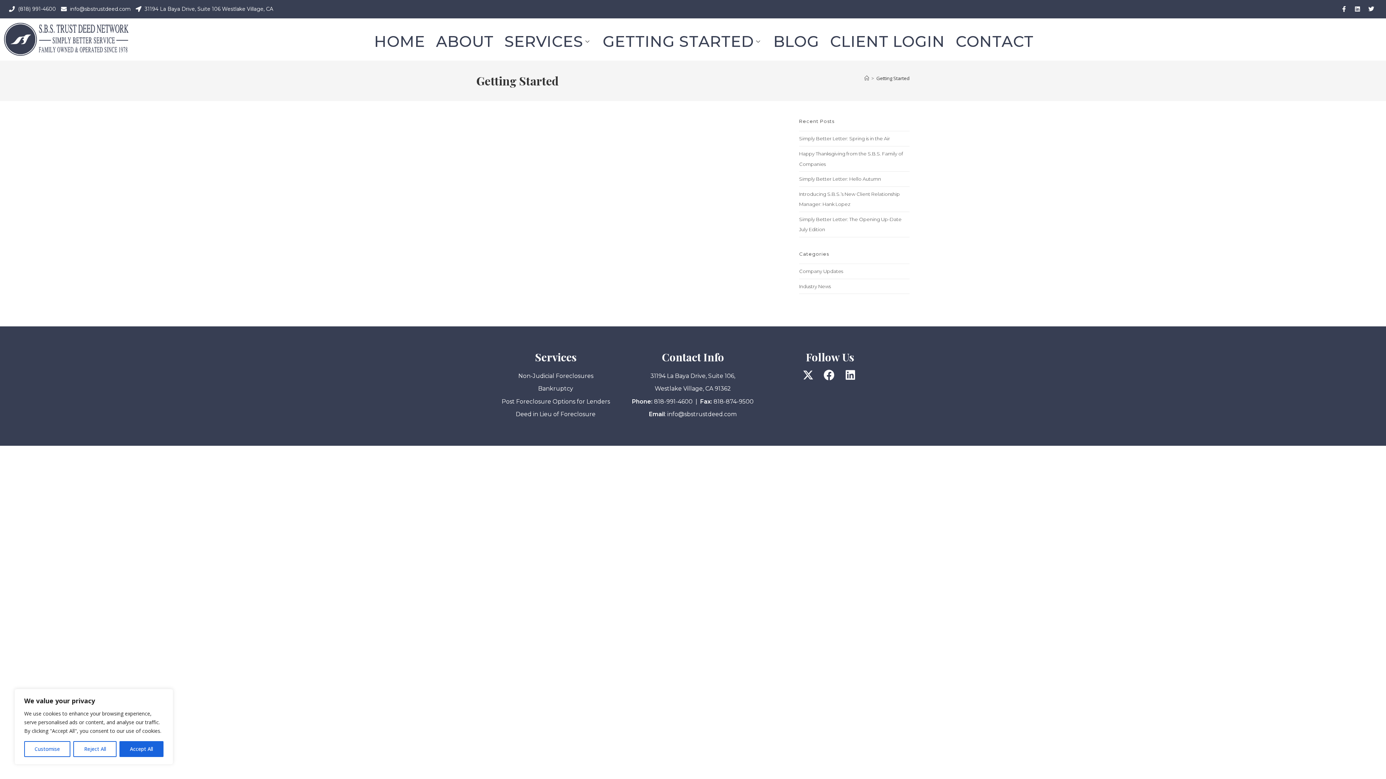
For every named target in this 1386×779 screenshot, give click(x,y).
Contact (995, 41)
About (465, 41)
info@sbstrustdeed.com (702, 414)
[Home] (866, 78)
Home (399, 41)
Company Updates (821, 271)
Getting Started (678, 41)
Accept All (141, 748)
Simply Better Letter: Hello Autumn (840, 179)
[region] (93, 727)
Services (544, 41)
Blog (796, 41)
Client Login (887, 41)
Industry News (815, 286)
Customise (47, 748)
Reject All (95, 748)
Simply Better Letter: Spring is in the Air (844, 138)
